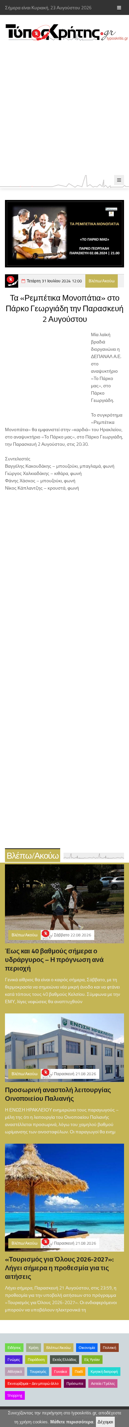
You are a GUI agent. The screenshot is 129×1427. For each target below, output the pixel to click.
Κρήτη (33, 1347)
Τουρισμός (38, 1371)
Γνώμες (14, 1359)
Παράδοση (36, 1359)
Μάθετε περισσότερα (71, 1421)
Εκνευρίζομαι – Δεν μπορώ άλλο (33, 1383)
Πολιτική (109, 1347)
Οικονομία (87, 1347)
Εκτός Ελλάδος (64, 1359)
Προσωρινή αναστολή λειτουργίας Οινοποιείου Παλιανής (58, 1094)
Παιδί (79, 1371)
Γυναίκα (60, 1371)
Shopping (15, 1395)
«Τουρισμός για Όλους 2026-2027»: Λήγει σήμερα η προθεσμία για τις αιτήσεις (59, 1268)
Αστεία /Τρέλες (103, 1383)
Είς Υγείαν (92, 1359)
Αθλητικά (15, 1371)
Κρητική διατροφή (104, 1371)
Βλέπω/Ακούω (101, 281)
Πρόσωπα (74, 1383)
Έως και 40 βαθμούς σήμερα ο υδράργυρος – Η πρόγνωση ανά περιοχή (54, 959)
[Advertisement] (64, 108)
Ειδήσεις (14, 1347)
